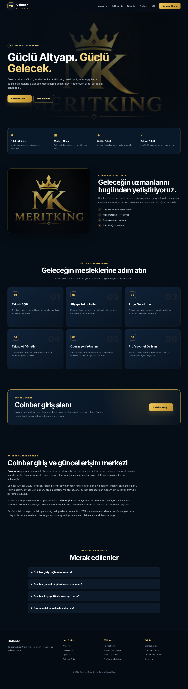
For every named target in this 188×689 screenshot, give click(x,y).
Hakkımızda (117, 6)
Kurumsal (149, 659)
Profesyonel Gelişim (113, 659)
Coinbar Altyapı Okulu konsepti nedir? (57, 596)
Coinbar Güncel (152, 650)
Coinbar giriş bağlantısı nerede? (53, 572)
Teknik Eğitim (110, 646)
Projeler (143, 6)
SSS (153, 6)
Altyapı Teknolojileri (112, 650)
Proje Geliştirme (111, 654)
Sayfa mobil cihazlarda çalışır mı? (54, 608)
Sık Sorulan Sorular (153, 654)
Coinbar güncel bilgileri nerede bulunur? (58, 584)
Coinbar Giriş (69, 659)
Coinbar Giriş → (170, 6)
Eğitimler (131, 6)
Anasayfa (103, 6)
